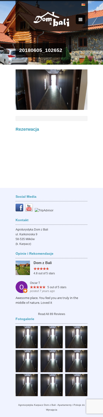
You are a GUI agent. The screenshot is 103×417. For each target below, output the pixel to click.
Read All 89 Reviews (51, 314)
